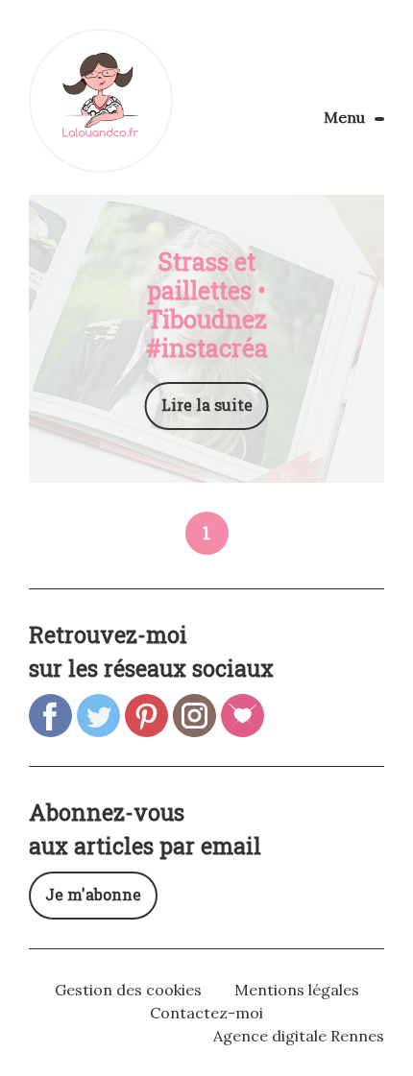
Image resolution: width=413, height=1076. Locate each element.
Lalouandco (101, 101)
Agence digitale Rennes (298, 1035)
